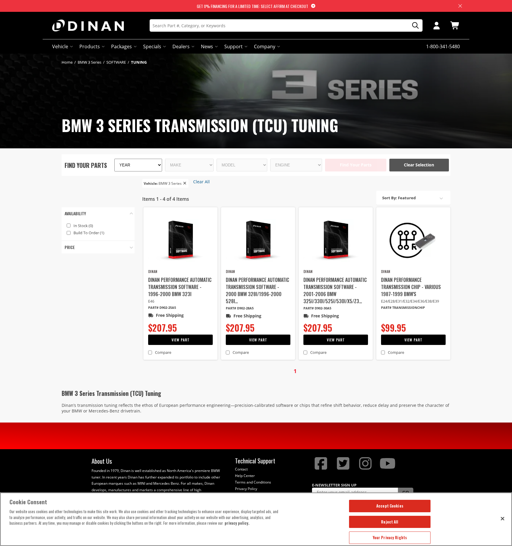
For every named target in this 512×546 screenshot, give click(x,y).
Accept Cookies (389, 506)
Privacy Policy (246, 488)
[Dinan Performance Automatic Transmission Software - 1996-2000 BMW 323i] (180, 240)
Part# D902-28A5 (240, 308)
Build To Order (88, 232)
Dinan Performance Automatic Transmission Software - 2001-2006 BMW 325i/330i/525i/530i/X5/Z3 (335, 290)
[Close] (502, 518)
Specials (152, 46)
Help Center (245, 475)
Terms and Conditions (253, 482)
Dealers (181, 46)
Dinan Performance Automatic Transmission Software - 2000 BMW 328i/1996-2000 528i (257, 290)
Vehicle (60, 46)
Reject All (389, 522)
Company (264, 46)
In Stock (83, 225)
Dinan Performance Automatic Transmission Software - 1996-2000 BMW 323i (180, 287)
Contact (241, 469)
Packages (121, 46)
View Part (181, 339)
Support (233, 46)
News (207, 46)
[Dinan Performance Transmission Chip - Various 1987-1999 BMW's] (413, 240)
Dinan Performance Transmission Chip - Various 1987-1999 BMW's (411, 287)
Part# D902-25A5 (162, 307)
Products (89, 46)
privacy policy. (237, 523)
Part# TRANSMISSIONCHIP (403, 307)
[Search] (413, 25)
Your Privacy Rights (390, 537)
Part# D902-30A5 (317, 308)
